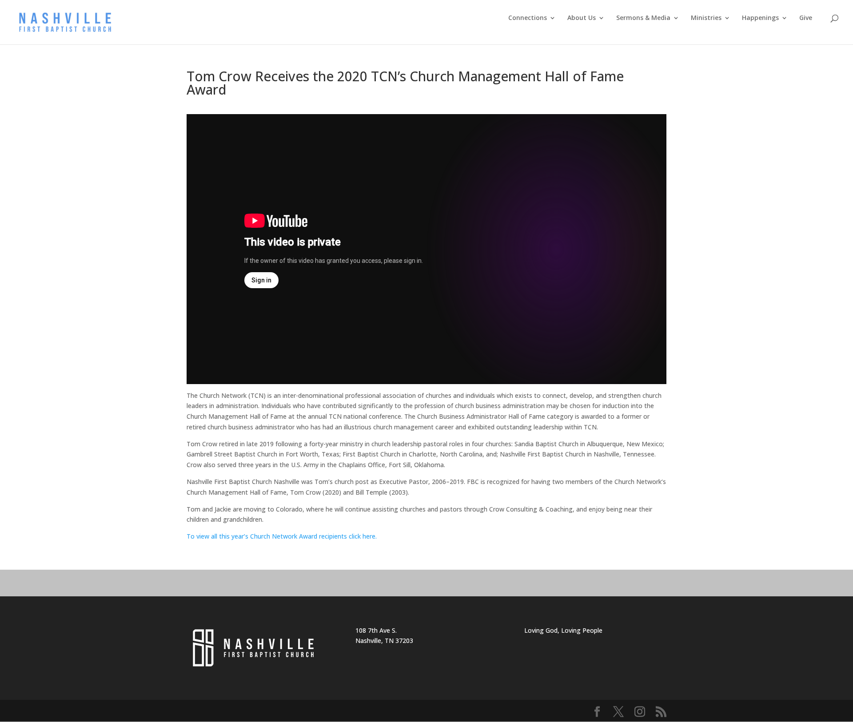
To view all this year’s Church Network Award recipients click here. (283, 536)
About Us (581, 18)
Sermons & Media (643, 18)
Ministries (706, 18)
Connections (527, 18)
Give (805, 18)
